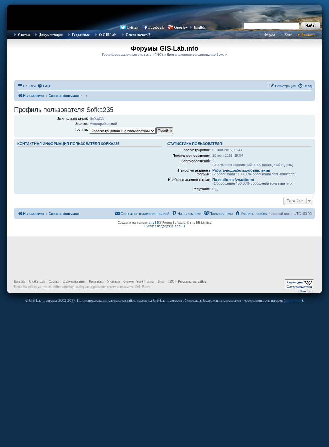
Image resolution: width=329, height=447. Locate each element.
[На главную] (164, 14)
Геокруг (306, 291)
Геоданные (81, 35)
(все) (139, 281)
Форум (269, 35)
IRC (171, 281)
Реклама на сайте (192, 281)
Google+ (180, 27)
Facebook (156, 27)
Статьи (24, 35)
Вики (150, 281)
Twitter (132, 27)
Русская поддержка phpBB (164, 226)
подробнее (293, 300)
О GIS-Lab (107, 35)
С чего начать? (138, 35)
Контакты (96, 281)
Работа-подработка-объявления (241, 170)
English (199, 27)
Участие (113, 281)
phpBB (154, 222)
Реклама (308, 35)
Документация (51, 35)
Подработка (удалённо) (233, 179)
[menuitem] (43, 86)
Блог (288, 35)
